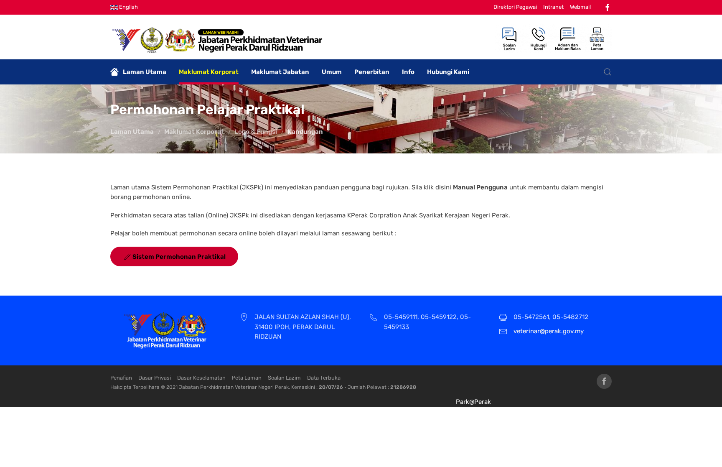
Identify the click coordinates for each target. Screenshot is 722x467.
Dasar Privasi (154, 378)
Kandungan (305, 131)
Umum (332, 72)
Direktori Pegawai (515, 7)
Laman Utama (144, 72)
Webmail (580, 7)
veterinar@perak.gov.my (549, 331)
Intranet (553, 7)
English (128, 7)
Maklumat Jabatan (280, 72)
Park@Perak (473, 402)
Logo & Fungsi (255, 131)
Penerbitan (371, 72)
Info (408, 72)
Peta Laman (247, 378)
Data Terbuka (324, 378)
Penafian (121, 378)
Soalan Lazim (284, 378)
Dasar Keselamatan (201, 378)
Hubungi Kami (448, 72)
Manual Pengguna (480, 187)
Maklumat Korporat (209, 72)
